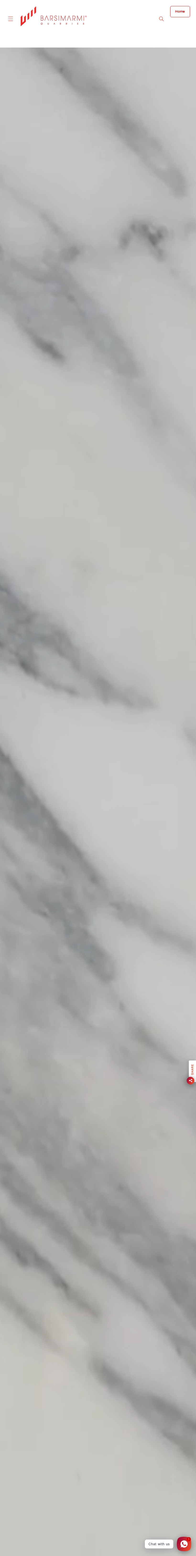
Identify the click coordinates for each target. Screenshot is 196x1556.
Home (180, 11)
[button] (10, 19)
